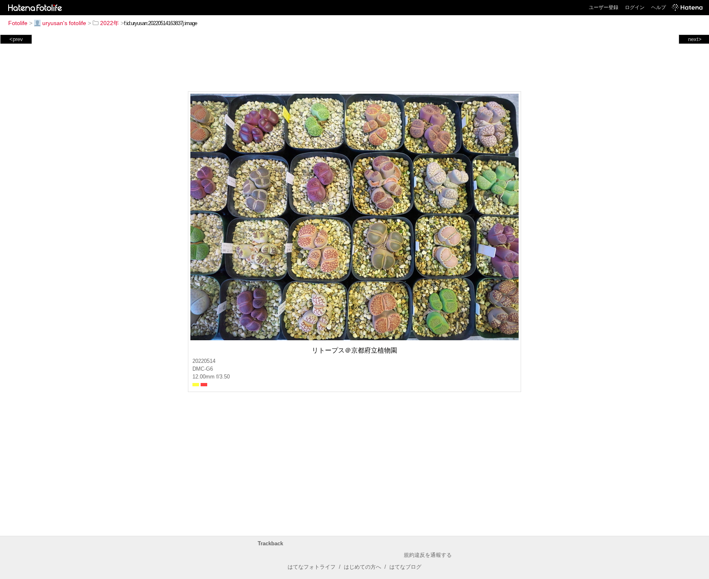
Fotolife (17, 23)
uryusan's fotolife (64, 23)
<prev (16, 39)
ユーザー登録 (603, 7)
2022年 (109, 23)
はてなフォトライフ (312, 567)
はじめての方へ (362, 567)
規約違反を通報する (428, 555)
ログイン (635, 7)
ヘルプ (658, 7)
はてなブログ (405, 567)
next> (695, 39)
